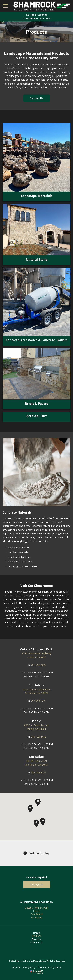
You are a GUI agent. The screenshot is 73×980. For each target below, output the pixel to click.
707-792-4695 (38, 664)
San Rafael (36, 914)
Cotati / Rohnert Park (36, 907)
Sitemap (16, 967)
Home (36, 932)
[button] (30, 809)
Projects (36, 939)
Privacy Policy (29, 967)
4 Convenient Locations (36, 18)
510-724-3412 (38, 736)
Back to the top (39, 853)
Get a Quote (36, 884)
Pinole (36, 911)
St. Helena (36, 917)
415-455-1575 (38, 772)
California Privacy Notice (50, 967)
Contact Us (36, 98)
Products (36, 32)
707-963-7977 (38, 700)
